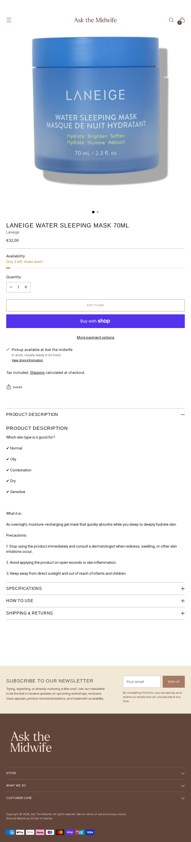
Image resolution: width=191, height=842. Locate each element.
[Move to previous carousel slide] (169, 649)
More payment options (95, 337)
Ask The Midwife (41, 814)
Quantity (13, 277)
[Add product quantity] (10, 287)
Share (17, 387)
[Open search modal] (171, 20)
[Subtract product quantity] (25, 287)
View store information (27, 360)
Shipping (37, 372)
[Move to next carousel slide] (180, 648)
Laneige (12, 232)
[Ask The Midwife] (95, 20)
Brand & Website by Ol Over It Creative (29, 818)
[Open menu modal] (9, 20)
